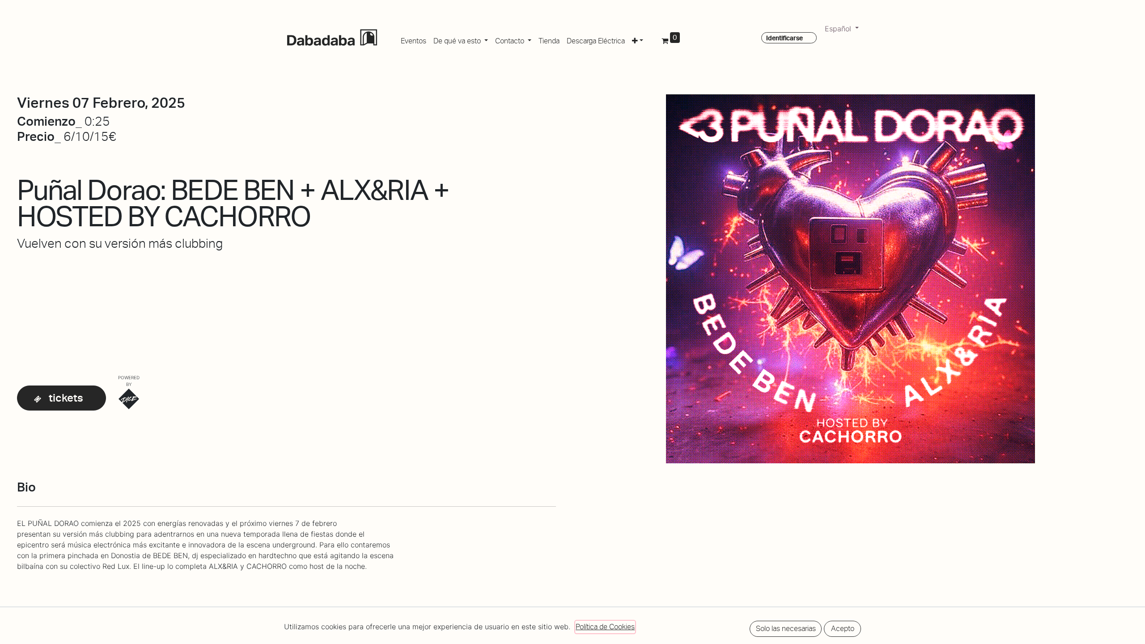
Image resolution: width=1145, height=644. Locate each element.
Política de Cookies (605, 627)
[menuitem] (413, 39)
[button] (637, 39)
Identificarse (784, 38)
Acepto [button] (842, 628)
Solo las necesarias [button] (786, 628)
